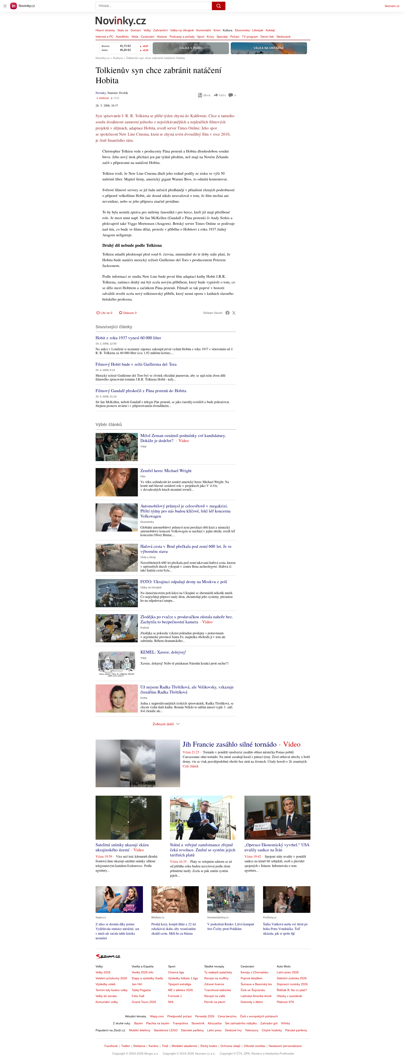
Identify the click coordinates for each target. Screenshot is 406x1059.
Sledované (283, 36)
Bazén (138, 1023)
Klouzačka (215, 1023)
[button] (117, 447)
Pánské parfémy (296, 1030)
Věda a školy (148, 557)
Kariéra (153, 1046)
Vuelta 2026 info (142, 972)
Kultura (227, 30)
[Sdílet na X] (234, 313)
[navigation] (5, 6)
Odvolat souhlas (254, 1046)
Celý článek (191, 766)
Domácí (136, 30)
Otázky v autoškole (289, 996)
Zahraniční (160, 30)
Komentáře (203, 30)
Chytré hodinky (272, 1030)
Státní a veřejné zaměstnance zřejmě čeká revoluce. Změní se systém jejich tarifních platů (202, 850)
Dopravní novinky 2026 (292, 984)
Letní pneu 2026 (288, 972)
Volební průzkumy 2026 (111, 978)
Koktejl (270, 30)
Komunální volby (107, 1002)
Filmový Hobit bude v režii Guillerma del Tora (136, 364)
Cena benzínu (227, 1016)
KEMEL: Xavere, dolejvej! (163, 652)
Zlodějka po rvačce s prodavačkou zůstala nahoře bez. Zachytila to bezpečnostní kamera (186, 619)
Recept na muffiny (216, 978)
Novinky (101, 93)
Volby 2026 (103, 972)
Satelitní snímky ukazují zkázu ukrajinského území (122, 847)
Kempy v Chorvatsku (254, 972)
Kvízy (210, 36)
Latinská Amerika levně (256, 996)
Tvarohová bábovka (217, 990)
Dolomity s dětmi (252, 1002)
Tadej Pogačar (141, 990)
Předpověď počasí (179, 1016)
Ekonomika (242, 30)
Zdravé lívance (214, 984)
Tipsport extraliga (179, 984)
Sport (200, 36)
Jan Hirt (137, 984)
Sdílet (222, 95)
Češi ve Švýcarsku (253, 990)
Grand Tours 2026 (144, 1002)
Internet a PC (104, 36)
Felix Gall (138, 996)
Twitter (125, 1046)
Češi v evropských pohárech (259, 1016)
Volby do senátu (106, 996)
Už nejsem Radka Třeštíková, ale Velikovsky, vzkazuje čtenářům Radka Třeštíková (187, 689)
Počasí (234, 36)
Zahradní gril (268, 1023)
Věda (134, 36)
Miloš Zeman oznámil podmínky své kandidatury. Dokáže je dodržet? (183, 438)
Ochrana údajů (230, 1046)
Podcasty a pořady (182, 36)
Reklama (139, 1046)
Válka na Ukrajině (182, 30)
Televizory (251, 1030)
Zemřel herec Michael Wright (166, 470)
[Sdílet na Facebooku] (227, 313)
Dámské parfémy (192, 1030)
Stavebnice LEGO (166, 1030)
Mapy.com (157, 1016)
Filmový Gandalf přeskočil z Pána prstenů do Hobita (141, 390)
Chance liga (176, 972)
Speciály (222, 36)
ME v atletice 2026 (180, 990)
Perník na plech (214, 1002)
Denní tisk (267, 36)
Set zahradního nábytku (241, 1023)
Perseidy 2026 (204, 1016)
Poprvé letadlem (251, 978)
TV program (250, 36)
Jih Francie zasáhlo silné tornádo (230, 744)
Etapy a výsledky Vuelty (147, 978)
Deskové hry (233, 1030)
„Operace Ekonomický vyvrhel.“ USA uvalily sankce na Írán (276, 847)
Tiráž (165, 1046)
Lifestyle (257, 30)
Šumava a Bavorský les (256, 984)
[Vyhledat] (218, 6)
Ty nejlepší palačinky (218, 972)
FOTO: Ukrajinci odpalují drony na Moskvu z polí (183, 581)
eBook (207, 95)
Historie (162, 36)
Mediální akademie (184, 1046)
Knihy (143, 697)
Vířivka (285, 1023)
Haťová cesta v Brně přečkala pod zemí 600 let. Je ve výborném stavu (186, 548)
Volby (147, 30)
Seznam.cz (392, 6)
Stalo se (122, 30)
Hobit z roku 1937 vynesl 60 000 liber (128, 338)
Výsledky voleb (105, 984)
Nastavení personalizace (285, 1046)
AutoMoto (122, 36)
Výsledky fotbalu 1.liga (183, 978)
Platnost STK (285, 1002)
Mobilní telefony (139, 1030)
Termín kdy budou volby (112, 990)
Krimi (217, 30)
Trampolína (180, 1023)
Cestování (147, 36)
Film (142, 476)
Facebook (111, 1046)
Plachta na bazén (157, 1023)
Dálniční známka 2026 (292, 978)
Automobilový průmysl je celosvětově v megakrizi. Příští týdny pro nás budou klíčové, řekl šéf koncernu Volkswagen (185, 511)
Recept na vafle (214, 996)
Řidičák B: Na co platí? (292, 990)
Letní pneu (214, 1030)
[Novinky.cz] (121, 21)
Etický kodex (208, 1046)
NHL (171, 1002)
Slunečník (197, 1023)
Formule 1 (175, 996)
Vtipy (143, 446)
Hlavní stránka (105, 30)
